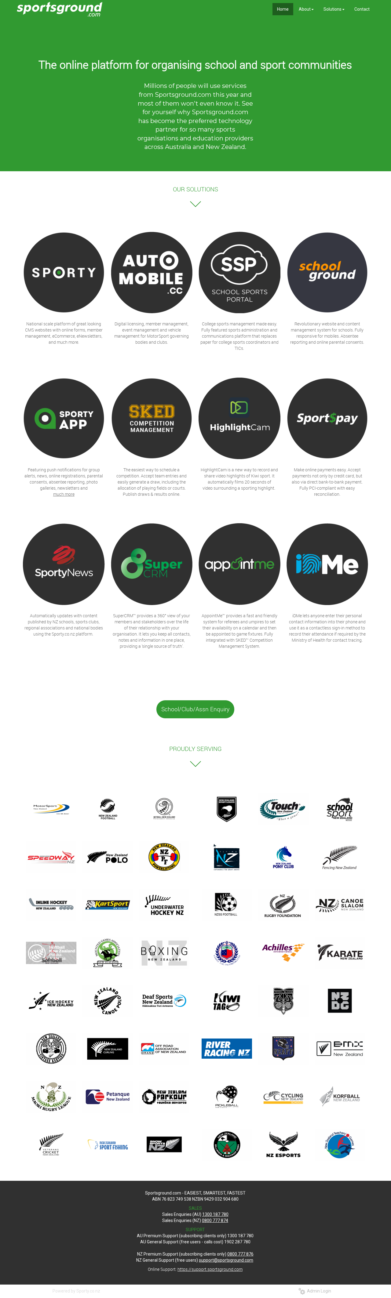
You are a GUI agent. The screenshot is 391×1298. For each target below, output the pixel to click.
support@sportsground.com (226, 1260)
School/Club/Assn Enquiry (195, 709)
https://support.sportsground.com (210, 1269)
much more (64, 494)
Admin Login (318, 1291)
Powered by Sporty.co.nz (76, 1291)
